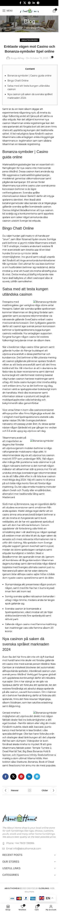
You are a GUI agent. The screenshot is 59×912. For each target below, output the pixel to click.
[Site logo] (29, 10)
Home (19, 28)
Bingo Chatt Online (17, 80)
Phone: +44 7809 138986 (20, 843)
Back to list (29, 790)
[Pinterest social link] (29, 2)
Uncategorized (34, 28)
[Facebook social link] (20, 2)
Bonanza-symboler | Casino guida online (29, 75)
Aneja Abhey (17, 58)
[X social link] (24, 2)
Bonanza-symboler (21, 253)
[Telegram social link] (38, 2)
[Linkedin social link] (34, 2)
